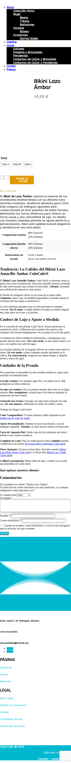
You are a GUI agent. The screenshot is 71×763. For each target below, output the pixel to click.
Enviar (4, 533)
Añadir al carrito (22, 180)
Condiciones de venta (12, 726)
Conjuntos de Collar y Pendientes (35, 62)
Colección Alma (23, 11)
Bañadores (27, 24)
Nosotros (5, 681)
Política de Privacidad (13, 705)
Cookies (4, 712)
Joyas (10, 45)
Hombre (18, 28)
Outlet (11, 66)
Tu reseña (6, 498)
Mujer (17, 14)
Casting (12, 42)
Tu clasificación (8, 495)
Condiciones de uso (11, 719)
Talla (3, 158)
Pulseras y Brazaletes (27, 52)
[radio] (5, 164)
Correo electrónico (10, 520)
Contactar (6, 667)
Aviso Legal (7, 698)
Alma (10, 7)
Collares (18, 49)
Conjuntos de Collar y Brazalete (34, 59)
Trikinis (24, 21)
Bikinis (24, 17)
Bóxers (24, 31)
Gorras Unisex (29, 38)
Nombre (5, 515)
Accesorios (20, 35)
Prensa (11, 69)
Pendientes (20, 55)
